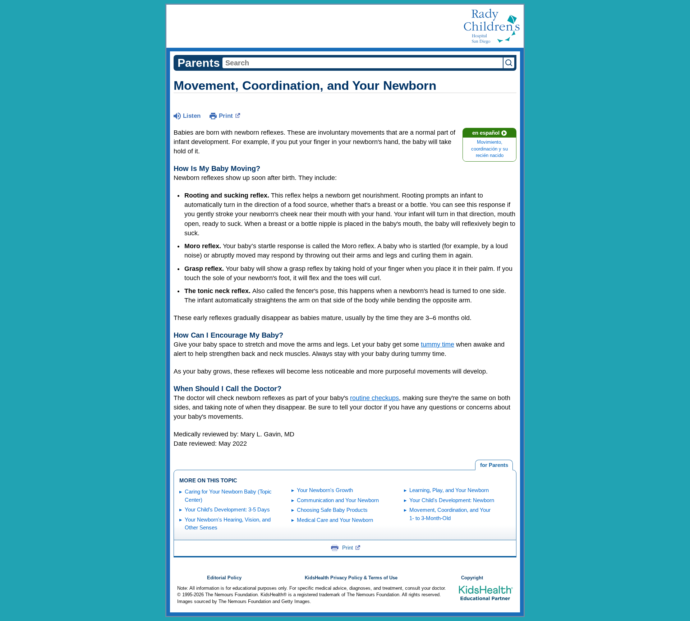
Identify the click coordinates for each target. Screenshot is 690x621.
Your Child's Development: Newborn (451, 500)
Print (226, 115)
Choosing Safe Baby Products (332, 510)
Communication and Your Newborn (338, 500)
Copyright (472, 577)
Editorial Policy (224, 577)
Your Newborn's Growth (325, 490)
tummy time (437, 344)
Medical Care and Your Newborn (335, 520)
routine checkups (374, 398)
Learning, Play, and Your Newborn (449, 490)
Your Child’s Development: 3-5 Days (227, 509)
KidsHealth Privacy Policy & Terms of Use (351, 577)
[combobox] (362, 62)
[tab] (494, 465)
